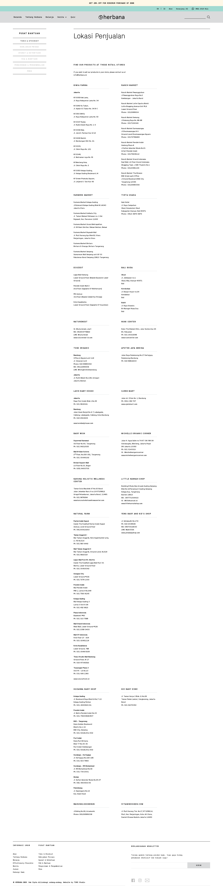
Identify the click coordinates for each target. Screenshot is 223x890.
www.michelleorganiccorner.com (134, 455)
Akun (15, 854)
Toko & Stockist (46, 854)
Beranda (18, 17)
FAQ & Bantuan (45, 863)
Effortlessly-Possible (23, 863)
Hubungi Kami (19, 872)
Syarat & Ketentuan (47, 860)
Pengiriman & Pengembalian (51, 866)
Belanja (50, 17)
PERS (29, 71)
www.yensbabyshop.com (130, 533)
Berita (16, 866)
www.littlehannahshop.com (131, 503)
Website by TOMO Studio (74, 882)
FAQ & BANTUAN (29, 59)
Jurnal (16, 869)
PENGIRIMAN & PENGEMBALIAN (29, 65)
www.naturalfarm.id (81, 679)
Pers (40, 869)
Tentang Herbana (33, 17)
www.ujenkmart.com (129, 404)
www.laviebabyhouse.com (83, 423)
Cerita (60, 17)
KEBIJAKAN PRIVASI (29, 47)
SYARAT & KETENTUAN (30, 53)
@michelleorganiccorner (134, 452)
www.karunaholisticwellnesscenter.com (89, 500)
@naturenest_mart (83, 329)
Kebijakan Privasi (47, 857)
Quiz (73, 17)
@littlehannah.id (130, 500)
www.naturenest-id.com (83, 338)
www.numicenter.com (129, 338)
